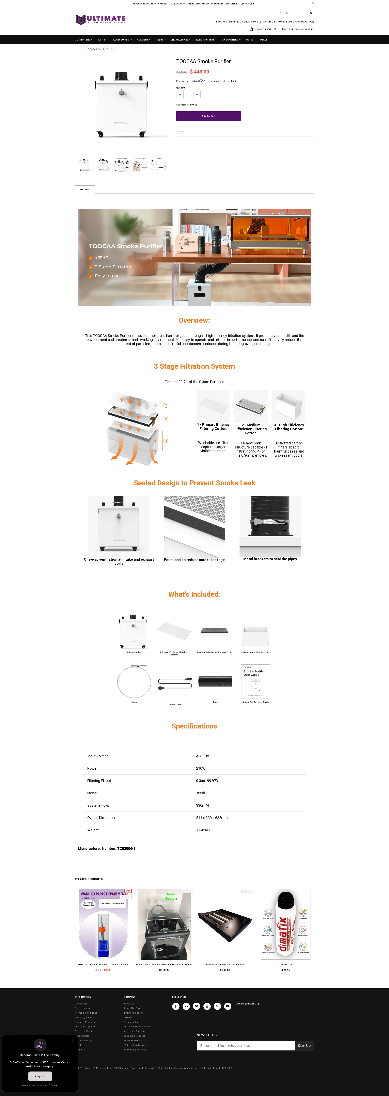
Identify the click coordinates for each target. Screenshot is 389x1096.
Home (78, 49)
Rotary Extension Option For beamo (225, 964)
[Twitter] (196, 1006)
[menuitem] (84, 40)
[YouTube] (227, 1006)
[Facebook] (176, 1006)
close (313, 3)
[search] (296, 13)
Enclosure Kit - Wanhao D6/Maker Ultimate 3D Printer (164, 964)
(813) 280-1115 (228, 1068)
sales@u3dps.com (188, 1068)
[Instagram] (207, 1006)
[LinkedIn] (186, 1006)
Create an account (304, 29)
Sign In (286, 29)
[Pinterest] (217, 1006)
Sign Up (304, 1046)
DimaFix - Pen (285, 964)
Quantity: (181, 87)
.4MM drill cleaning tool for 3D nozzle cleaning (103, 964)
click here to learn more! (240, 4)
